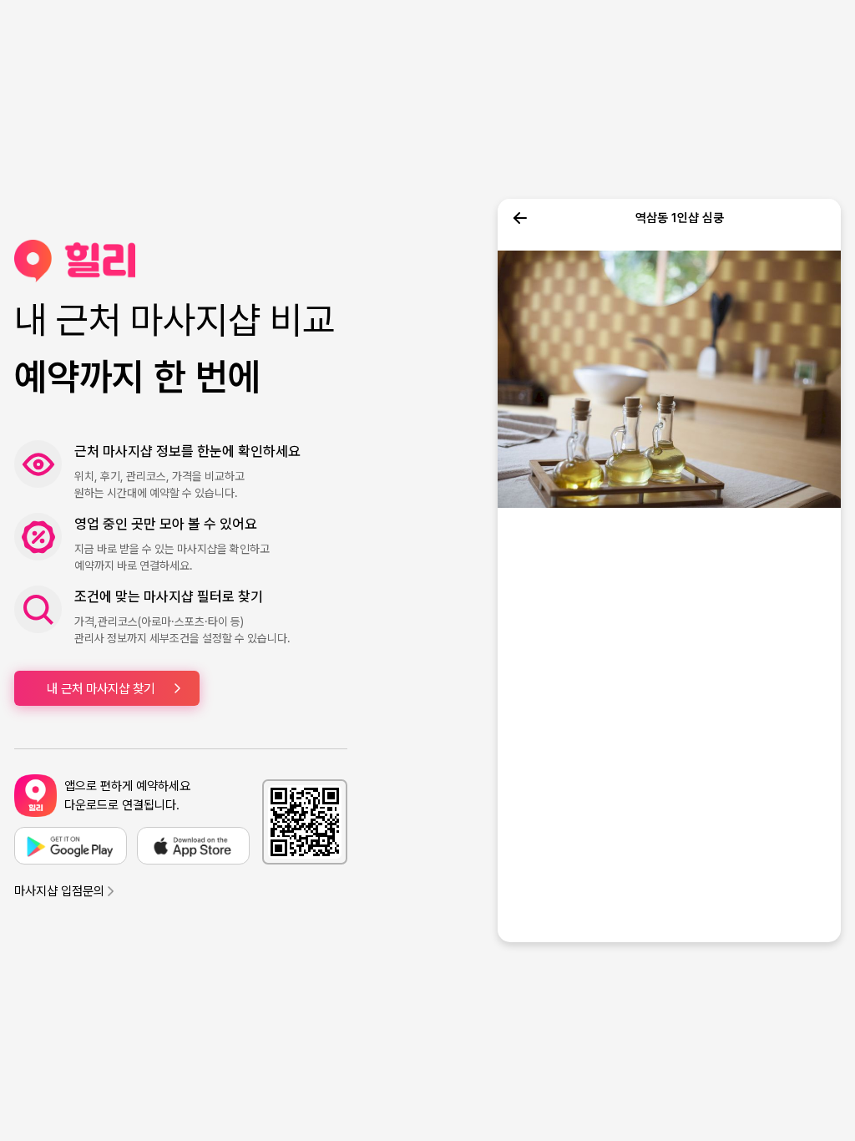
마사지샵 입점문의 (59, 891)
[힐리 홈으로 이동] (180, 261)
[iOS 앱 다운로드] (193, 846)
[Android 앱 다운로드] (70, 846)
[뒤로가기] (520, 218)
